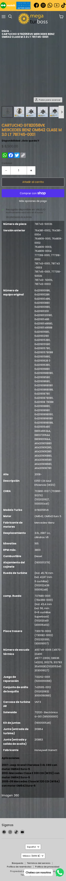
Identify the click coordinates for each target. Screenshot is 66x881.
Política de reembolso (19, 866)
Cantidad (7, 163)
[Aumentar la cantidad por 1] (31, 170)
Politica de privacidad (47, 866)
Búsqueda (17, 863)
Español (31, 846)
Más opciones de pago (33, 201)
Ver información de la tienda (19, 217)
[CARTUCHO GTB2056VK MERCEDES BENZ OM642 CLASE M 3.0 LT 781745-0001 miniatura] (7, 111)
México (31, 855)
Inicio (5, 30)
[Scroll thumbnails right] (61, 112)
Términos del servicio (38, 863)
